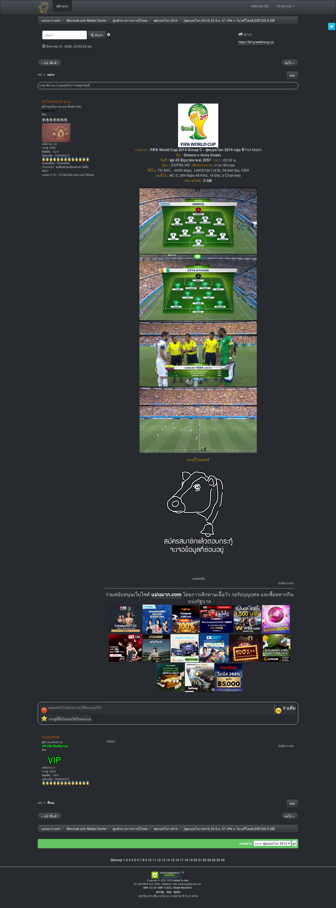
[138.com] (125, 647)
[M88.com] (125, 618)
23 (209, 859)
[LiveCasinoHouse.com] (245, 647)
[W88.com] (247, 618)
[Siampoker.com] (185, 647)
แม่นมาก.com (166, 594)
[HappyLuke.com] (276, 618)
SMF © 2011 (165, 887)
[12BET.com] (216, 618)
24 (214, 859)
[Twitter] (332, 27)
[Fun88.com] (157, 618)
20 (195, 859)
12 (159, 859)
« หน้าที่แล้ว (49, 63)
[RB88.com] (156, 647)
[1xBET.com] (214, 647)
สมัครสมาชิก (260, 6)
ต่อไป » (290, 63)
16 (177, 859)
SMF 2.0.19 (149, 887)
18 (186, 859)
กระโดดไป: (246, 843)
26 (223, 859)
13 (163, 859)
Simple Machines (182, 887)
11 (154, 859)
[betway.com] (199, 677)
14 (168, 859)
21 (200, 859)
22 (204, 859)
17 (182, 859)
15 (172, 859)
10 (150, 859)
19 (191, 859)
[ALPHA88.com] (276, 647)
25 (218, 859)
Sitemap (116, 859)
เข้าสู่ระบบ (284, 6)
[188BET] (186, 618)
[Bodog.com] (228, 677)
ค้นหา (98, 35)
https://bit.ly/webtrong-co (256, 42)
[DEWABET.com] (170, 677)
